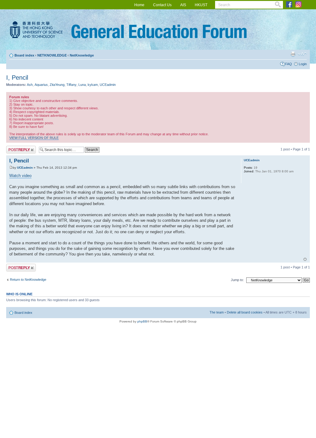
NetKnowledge (82, 55)
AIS (183, 5)
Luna (82, 84)
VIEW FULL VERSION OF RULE (34, 138)
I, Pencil (17, 77)
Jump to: (237, 280)
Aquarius (41, 84)
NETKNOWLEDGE (52, 55)
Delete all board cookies (245, 312)
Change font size (302, 54)
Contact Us (162, 5)
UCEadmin (108, 84)
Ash (30, 84)
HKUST (201, 5)
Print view (292, 54)
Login (303, 64)
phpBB (142, 321)
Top (305, 259)
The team (217, 312)
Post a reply (15, 148)
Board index (24, 55)
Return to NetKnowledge (28, 279)
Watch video (20, 175)
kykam (93, 84)
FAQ (288, 64)
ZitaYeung (57, 84)
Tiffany (71, 84)
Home (139, 5)
